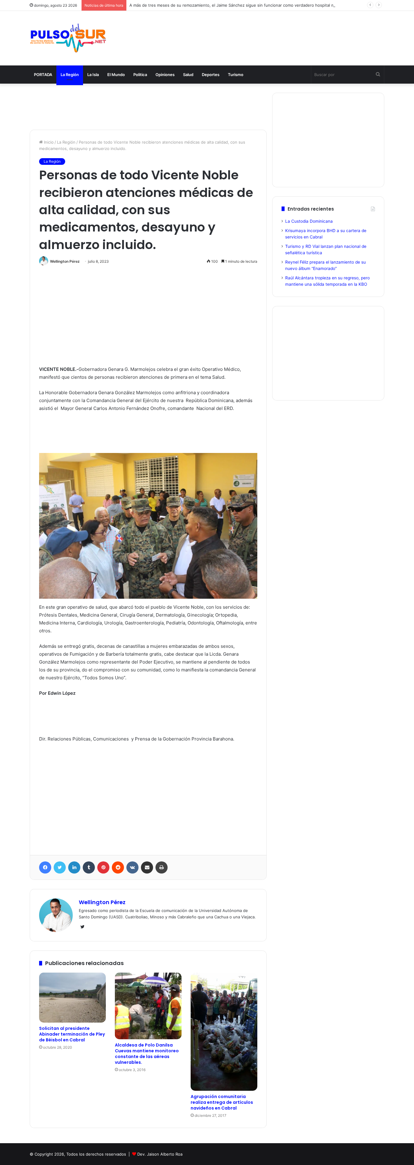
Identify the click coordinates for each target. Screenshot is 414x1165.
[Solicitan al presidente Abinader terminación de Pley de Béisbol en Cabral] (72, 998)
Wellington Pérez (65, 261)
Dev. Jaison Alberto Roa (159, 1154)
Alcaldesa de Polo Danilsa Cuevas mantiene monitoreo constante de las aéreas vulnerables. (147, 1053)
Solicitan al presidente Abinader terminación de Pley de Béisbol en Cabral (72, 1034)
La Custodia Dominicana (309, 221)
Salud (188, 74)
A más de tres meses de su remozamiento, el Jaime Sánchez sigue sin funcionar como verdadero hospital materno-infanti (245, 5)
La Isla (93, 74)
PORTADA (43, 74)
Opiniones (165, 74)
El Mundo (116, 74)
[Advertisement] (267, 31)
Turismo (235, 74)
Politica (140, 74)
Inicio (48, 142)
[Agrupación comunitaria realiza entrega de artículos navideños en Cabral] (224, 1032)
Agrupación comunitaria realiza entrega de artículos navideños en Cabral (222, 1102)
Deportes (210, 74)
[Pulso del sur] (68, 38)
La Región (70, 74)
